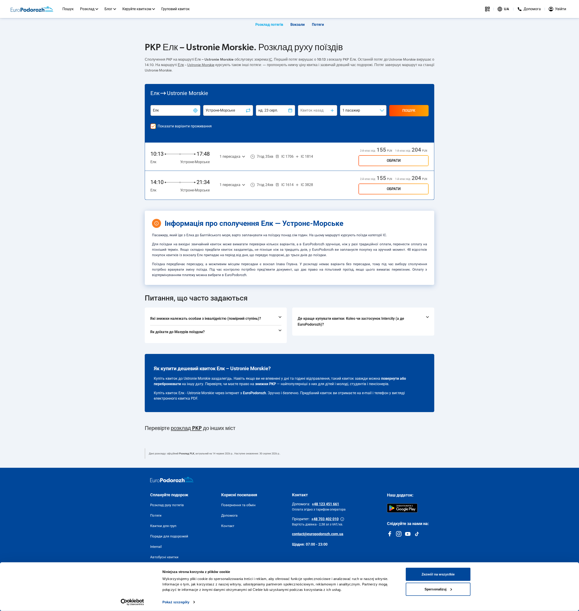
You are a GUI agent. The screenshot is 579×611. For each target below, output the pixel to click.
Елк (181, 65)
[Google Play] (402, 508)
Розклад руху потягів (167, 505)
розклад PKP (186, 428)
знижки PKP (265, 384)
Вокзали (297, 24)
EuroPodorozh (254, 393)
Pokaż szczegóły (175, 602)
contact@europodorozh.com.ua (317, 534)
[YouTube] (408, 534)
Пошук (68, 9)
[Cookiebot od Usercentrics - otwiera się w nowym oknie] (132, 602)
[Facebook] (389, 534)
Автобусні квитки (164, 557)
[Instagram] (398, 534)
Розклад (87, 9)
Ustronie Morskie (200, 65)
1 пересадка (230, 156)
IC (270, 59)
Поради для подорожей (169, 536)
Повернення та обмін (238, 505)
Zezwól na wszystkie (438, 574)
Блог (108, 9)
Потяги (318, 24)
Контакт (227, 526)
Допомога (229, 515)
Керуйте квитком (136, 9)
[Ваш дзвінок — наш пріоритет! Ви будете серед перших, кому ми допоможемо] (342, 519)
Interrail (156, 547)
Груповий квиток (175, 9)
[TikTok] (417, 534)
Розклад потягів (269, 24)
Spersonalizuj (435, 589)
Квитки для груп (163, 526)
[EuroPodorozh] (172, 479)
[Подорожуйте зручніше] (487, 9)
